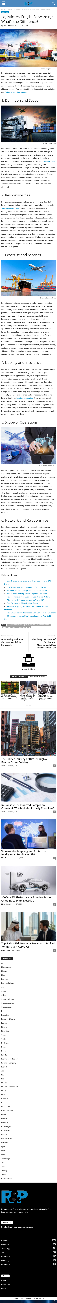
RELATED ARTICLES (19, 677)
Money (3, 1091)
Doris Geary (5, 950)
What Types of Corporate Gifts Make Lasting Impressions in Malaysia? (46, 697)
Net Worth (4, 1099)
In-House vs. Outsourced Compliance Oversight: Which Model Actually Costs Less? (27, 806)
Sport (3, 1147)
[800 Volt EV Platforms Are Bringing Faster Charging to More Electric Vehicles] (28, 880)
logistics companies (24, 398)
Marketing (4, 1083)
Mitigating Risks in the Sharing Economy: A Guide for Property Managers (27, 697)
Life (2, 1079)
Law (2, 1075)
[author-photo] (28, 660)
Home (3, 9)
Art (2, 963)
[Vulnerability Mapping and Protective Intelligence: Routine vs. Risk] (28, 834)
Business (10, 9)
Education (5, 1015)
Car (2, 987)
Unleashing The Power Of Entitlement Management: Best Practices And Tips (43, 643)
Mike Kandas (6, 858)
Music (3, 1095)
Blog (3, 975)
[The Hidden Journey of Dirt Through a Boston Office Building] (28, 733)
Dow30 (3, 1011)
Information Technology (9, 1059)
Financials (5, 1031)
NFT (2, 1103)
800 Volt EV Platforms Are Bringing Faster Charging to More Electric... (26, 899)
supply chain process (10, 208)
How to (3, 1051)
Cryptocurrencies (7, 1003)
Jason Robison (8, 25)
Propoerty (4, 1123)
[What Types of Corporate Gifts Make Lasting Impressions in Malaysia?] (47, 687)
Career (3, 991)
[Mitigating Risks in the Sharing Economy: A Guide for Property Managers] (28, 687)
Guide (3, 1039)
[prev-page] (27, 704)
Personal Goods (7, 1111)
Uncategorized (6, 1179)
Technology (5, 1159)
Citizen (3, 995)
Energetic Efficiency (8, 1019)
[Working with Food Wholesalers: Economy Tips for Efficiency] (10, 687)
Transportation (24, 627)
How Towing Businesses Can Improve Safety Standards (12, 642)
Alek (3, 766)
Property (4, 1119)
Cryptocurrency (6, 1007)
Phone (3, 1115)
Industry (4, 1055)
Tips (2, 1163)
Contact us (5, 1284)
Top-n (3, 1167)
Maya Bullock (6, 904)
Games (3, 1035)
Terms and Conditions (22, 1299)
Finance (4, 1027)
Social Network (6, 1139)
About (3, 1280)
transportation (49, 161)
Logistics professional (15, 625)
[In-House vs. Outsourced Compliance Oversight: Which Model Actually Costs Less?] (28, 788)
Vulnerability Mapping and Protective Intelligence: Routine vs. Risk (23, 853)
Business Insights (7, 983)
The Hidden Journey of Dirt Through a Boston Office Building (24, 760)
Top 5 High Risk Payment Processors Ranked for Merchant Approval (28, 945)
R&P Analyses (6, 1127)
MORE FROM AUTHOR (37, 677)
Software (4, 1143)
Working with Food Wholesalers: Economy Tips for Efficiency (9, 696)
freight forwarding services (16, 92)
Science (4, 1135)
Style (3, 1155)
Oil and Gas (5, 1107)
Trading (4, 1171)
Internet (4, 1067)
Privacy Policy (38, 1299)
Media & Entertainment (9, 1087)
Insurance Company (8, 1063)
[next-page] (30, 704)
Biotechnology (6, 967)
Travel (3, 1175)
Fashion (4, 1023)
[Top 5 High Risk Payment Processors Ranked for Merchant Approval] (28, 926)
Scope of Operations (44, 625)
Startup (3, 1151)
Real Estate (5, 1131)
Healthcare (5, 1043)
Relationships (30, 625)
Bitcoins (4, 971)
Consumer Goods (7, 999)
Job (2, 1071)
